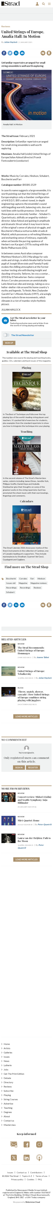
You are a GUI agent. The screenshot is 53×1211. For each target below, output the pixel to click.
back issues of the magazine (38, 361)
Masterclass (10, 1124)
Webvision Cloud (32, 1202)
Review (21, 644)
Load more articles (26, 716)
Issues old (10, 583)
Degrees (8, 1112)
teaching (41, 358)
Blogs (20, 688)
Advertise (8, 1103)
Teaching (27, 431)
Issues (7, 1056)
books (48, 358)
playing (30, 358)
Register (33, 767)
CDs (11, 361)
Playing (26, 367)
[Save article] (49, 53)
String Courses (11, 1099)
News (6, 1061)
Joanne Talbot (43, 657)
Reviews (5, 26)
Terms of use (41, 1176)
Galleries (8, 1052)
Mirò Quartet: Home (28, 820)
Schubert (10, 592)
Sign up (9, 343)
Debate (7, 1078)
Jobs (6, 1069)
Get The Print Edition (14, 1073)
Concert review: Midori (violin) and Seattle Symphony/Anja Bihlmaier (34, 799)
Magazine (23, 583)
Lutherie (8, 1065)
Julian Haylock (10, 42)
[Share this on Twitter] (10, 53)
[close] (51, 47)
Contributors (36, 1172)
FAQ (40, 1179)
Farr (32, 578)
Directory (8, 1082)
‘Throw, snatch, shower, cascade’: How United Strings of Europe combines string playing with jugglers (33, 696)
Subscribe (8, 1090)
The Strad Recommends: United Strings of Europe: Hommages (31, 650)
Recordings (11, 587)
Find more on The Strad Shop (26, 567)
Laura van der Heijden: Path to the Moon (34, 839)
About (7, 1116)
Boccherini (11, 578)
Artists (7, 1048)
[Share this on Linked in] (16, 53)
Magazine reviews (39, 583)
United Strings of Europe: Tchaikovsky (31, 672)
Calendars (26, 501)
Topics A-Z (27, 1176)
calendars (17, 361)
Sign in (14, 47)
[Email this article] (22, 53)
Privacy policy (17, 1179)
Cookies (30, 1179)
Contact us (9, 1120)
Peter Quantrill (45, 824)
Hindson (41, 578)
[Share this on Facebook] (4, 53)
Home (7, 1044)
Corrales (23, 578)
